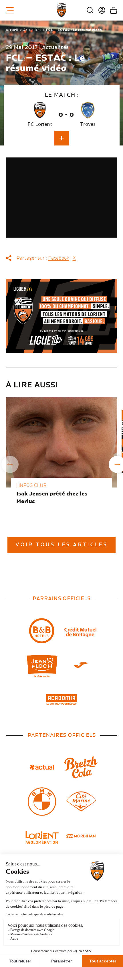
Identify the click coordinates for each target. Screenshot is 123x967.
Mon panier (111, 10)
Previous (10, 464)
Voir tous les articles (61, 544)
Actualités (32, 30)
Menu (12, 10)
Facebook (58, 258)
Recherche (90, 10)
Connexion (100, 10)
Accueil (12, 30)
